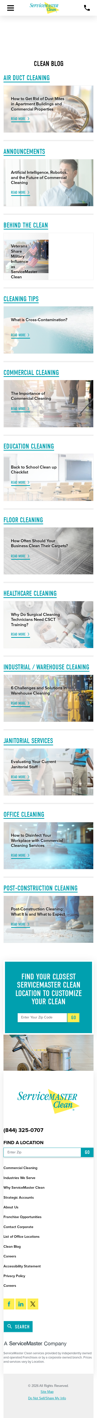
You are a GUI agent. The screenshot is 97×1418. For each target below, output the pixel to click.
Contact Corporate (18, 1227)
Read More (18, 119)
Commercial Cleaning (20, 1168)
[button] (10, 8)
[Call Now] (87, 8)
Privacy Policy (14, 1276)
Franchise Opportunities (22, 1217)
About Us (10, 1207)
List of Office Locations (21, 1237)
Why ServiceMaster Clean (24, 1187)
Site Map (47, 1392)
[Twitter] (32, 1304)
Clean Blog (12, 1246)
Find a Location (23, 1143)
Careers (9, 1256)
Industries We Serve (19, 1178)
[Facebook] (8, 1304)
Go (73, 1017)
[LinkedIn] (20, 1304)
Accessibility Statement (22, 1266)
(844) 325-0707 (23, 1130)
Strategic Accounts (18, 1197)
